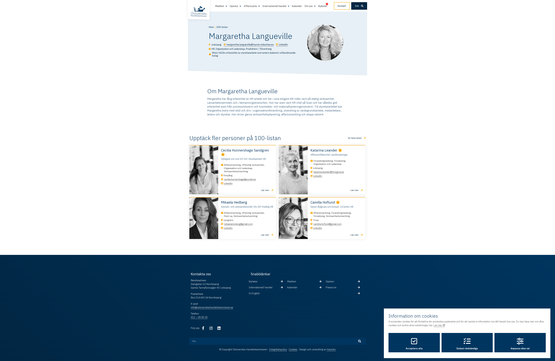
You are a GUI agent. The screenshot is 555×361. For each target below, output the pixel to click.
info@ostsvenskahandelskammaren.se (212, 307)
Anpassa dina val (520, 348)
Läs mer (438, 325)
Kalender (297, 6)
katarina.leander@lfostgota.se (328, 172)
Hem (211, 27)
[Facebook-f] (203, 328)
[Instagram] (211, 328)
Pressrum (331, 287)
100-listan (222, 27)
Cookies (293, 349)
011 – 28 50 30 (199, 317)
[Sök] (359, 341)
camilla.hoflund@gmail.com (327, 224)
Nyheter (322, 6)
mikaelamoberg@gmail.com (238, 224)
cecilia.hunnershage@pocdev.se (240, 179)
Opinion (330, 281)
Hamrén (331, 349)
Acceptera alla (414, 348)
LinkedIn (228, 183)
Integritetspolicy (278, 349)
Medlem (291, 281)
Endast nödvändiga (467, 348)
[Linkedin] (219, 328)
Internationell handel (260, 287)
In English (254, 293)
